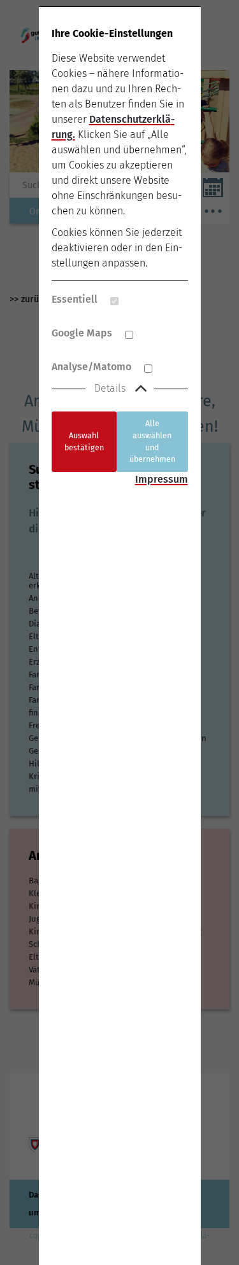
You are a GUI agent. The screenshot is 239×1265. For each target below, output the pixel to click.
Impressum (161, 479)
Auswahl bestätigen (84, 441)
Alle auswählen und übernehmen (152, 441)
